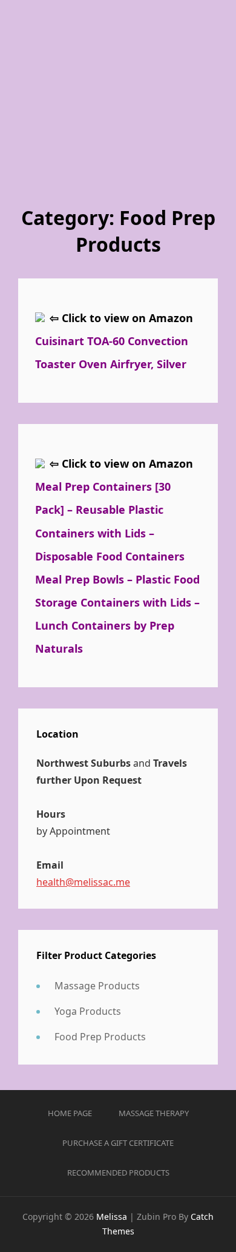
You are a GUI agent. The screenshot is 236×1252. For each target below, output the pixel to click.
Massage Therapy (154, 1113)
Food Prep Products (100, 1036)
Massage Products (97, 985)
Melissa (111, 1216)
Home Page (70, 1113)
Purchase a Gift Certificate (118, 1142)
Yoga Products (87, 1011)
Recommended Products (118, 1172)
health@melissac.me (83, 882)
